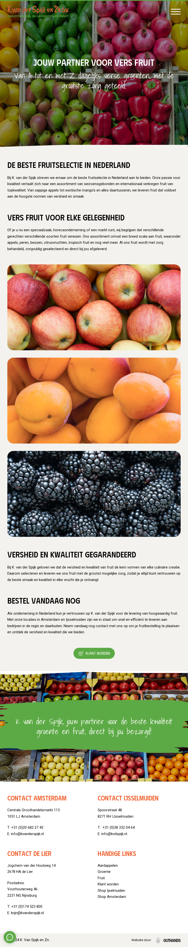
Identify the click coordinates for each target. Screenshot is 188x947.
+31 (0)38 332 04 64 (118, 827)
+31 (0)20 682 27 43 (27, 827)
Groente (104, 871)
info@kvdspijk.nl (114, 834)
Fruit (101, 878)
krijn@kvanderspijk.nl (27, 913)
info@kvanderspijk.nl (27, 834)
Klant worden (98, 653)
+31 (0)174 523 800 (26, 906)
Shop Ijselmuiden (111, 890)
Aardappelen (108, 865)
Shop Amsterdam (112, 896)
